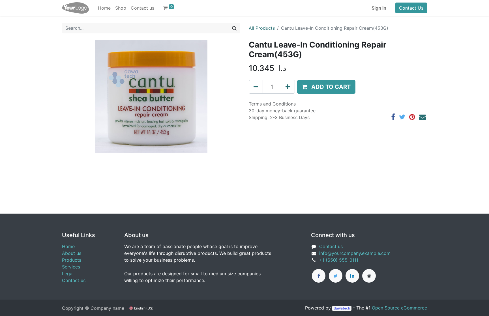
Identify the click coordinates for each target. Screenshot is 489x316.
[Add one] (288, 87)
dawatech (342, 308)
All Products (262, 28)
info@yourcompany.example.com (355, 253)
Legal (68, 273)
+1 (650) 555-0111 (338, 260)
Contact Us (411, 8)
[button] (326, 87)
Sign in (379, 8)
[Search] (234, 28)
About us (71, 253)
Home (68, 246)
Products (71, 260)
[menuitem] (104, 8)
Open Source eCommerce (399, 308)
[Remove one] (256, 87)
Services (71, 267)
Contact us (73, 280)
